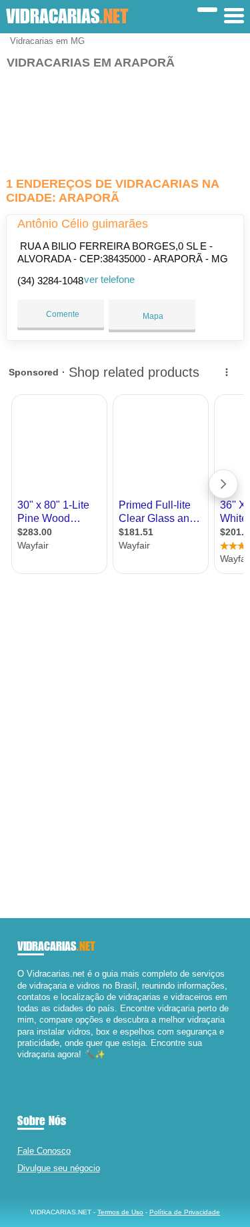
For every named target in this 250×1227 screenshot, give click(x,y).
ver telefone (109, 279)
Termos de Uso (120, 1212)
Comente (61, 314)
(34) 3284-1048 (50, 280)
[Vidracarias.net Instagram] (32, 1066)
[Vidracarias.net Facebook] (20, 1066)
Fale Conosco (44, 1151)
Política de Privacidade (184, 1212)
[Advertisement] (124, 117)
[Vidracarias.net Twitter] (26, 1066)
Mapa (152, 316)
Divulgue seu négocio (58, 1168)
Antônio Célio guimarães (82, 223)
